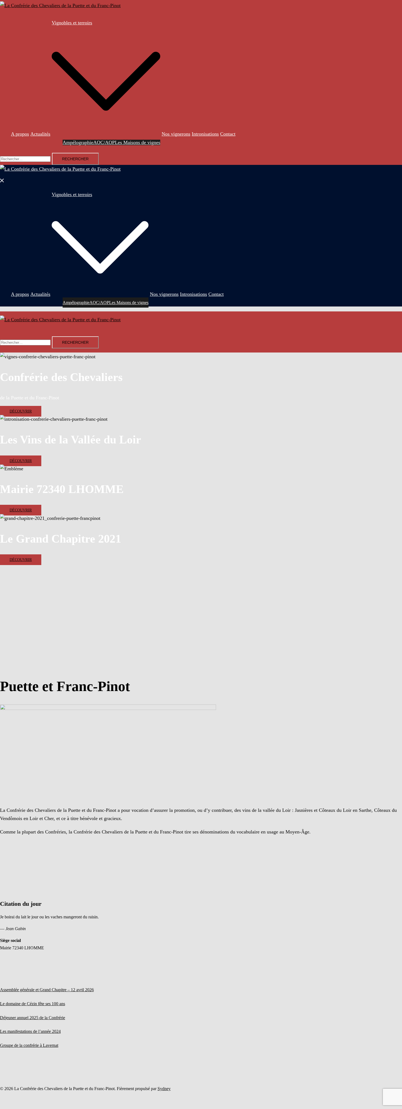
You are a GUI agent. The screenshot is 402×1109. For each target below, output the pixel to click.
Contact (227, 134)
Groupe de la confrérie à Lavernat (29, 1045)
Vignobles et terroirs (72, 22)
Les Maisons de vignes (137, 142)
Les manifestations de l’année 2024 (30, 1031)
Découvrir (21, 411)
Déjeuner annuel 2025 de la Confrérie (32, 1017)
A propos (20, 134)
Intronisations (205, 134)
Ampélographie (78, 142)
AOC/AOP (104, 142)
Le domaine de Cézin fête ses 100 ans (32, 1003)
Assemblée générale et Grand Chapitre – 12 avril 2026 (47, 989)
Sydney (164, 1088)
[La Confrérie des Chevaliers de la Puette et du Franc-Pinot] (60, 5)
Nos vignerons (176, 134)
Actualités (40, 134)
